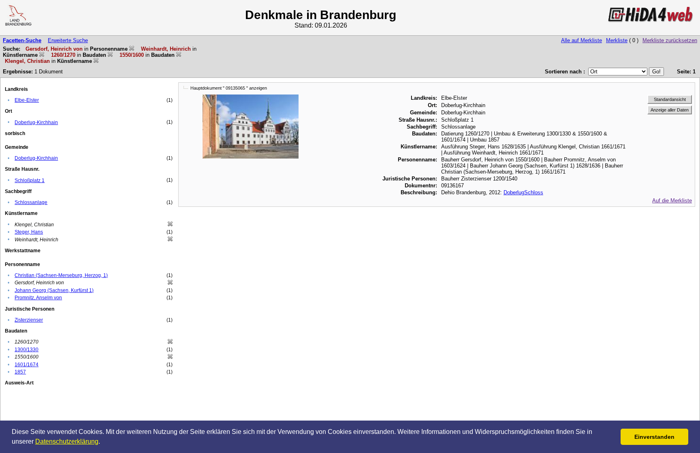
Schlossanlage (31, 202)
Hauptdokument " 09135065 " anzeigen (228, 88)
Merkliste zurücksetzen (669, 40)
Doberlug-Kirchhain (36, 122)
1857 (20, 372)
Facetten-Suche (22, 40)
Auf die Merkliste (672, 201)
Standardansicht (670, 99)
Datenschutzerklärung (66, 441)
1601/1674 (26, 364)
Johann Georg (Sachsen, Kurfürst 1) (54, 290)
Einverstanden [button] (654, 437)
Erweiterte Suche (68, 40)
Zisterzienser (29, 320)
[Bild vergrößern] (251, 97)
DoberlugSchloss (523, 192)
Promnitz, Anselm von (38, 298)
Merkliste (616, 40)
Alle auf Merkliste (581, 40)
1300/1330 (26, 349)
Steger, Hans (29, 232)
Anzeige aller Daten (670, 109)
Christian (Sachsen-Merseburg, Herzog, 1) (61, 275)
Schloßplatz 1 (30, 180)
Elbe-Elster (27, 100)
